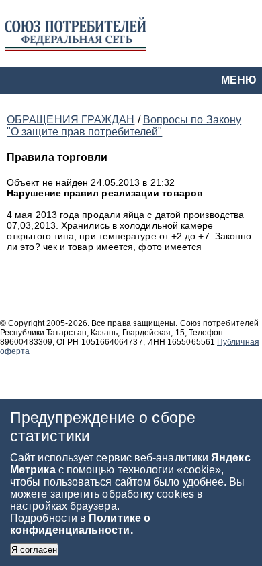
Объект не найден (49, 182)
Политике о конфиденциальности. (80, 524)
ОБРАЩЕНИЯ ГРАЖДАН (70, 119)
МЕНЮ (239, 80)
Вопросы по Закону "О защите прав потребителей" (124, 125)
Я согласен (34, 550)
